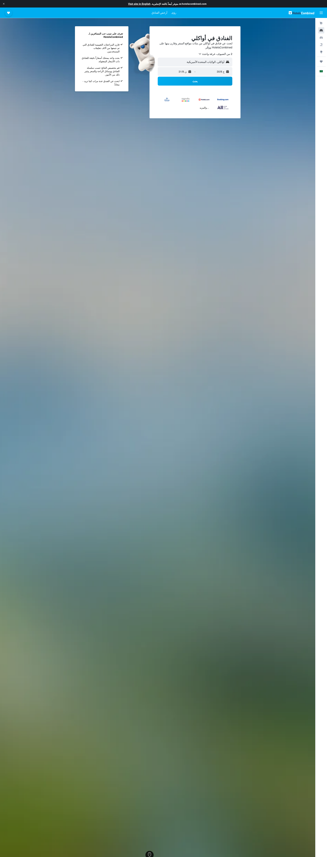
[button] (3, 3)
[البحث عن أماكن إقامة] (321, 30)
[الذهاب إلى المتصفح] (321, 51)
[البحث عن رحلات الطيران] (321, 23)
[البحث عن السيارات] (321, 37)
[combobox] (215, 54)
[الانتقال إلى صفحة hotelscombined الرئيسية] (301, 12)
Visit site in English (139, 3)
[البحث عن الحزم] (321, 44)
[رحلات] (321, 61)
